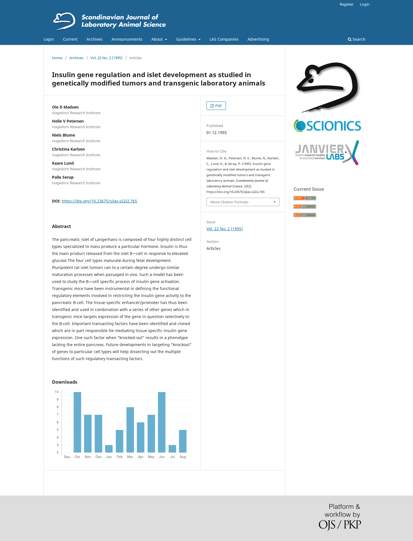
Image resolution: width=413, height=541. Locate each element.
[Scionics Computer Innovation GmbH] (327, 130)
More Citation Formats (229, 201)
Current (70, 39)
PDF (218, 105)
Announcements (127, 39)
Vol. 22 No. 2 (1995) (106, 57)
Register (346, 4)
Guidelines (187, 39)
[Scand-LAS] (327, 111)
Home (57, 57)
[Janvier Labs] (327, 165)
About (157, 39)
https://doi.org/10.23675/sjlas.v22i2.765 (99, 201)
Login (49, 39)
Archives (95, 39)
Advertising (258, 39)
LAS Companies (224, 39)
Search (358, 39)
